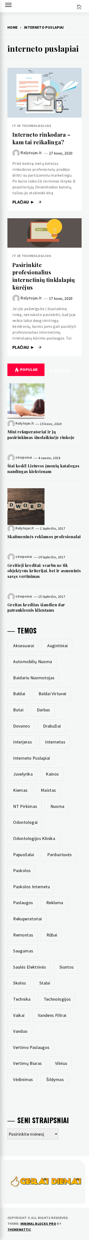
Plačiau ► (24, 202)
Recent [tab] (62, 371)
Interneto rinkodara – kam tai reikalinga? (41, 138)
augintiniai (57, 645)
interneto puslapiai (31, 758)
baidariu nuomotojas (33, 678)
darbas (43, 710)
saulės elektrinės (29, 967)
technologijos (57, 999)
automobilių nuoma (32, 661)
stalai (44, 983)
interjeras (22, 742)
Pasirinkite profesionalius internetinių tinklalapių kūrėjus (43, 276)
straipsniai (24, 457)
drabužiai (52, 726)
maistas (48, 790)
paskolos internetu (31, 886)
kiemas (20, 790)
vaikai (18, 1015)
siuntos (66, 967)
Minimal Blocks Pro (38, 1223)
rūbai (51, 935)
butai (18, 710)
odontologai (25, 822)
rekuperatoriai (27, 919)
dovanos (21, 726)
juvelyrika (23, 774)
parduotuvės (59, 854)
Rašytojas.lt (31, 152)
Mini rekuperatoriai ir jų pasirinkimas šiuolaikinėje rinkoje (40, 434)
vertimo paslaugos (31, 1047)
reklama (54, 902)
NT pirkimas (25, 806)
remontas (23, 935)
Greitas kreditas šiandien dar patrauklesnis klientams (36, 607)
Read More (44, 92)
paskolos (22, 870)
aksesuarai (23, 645)
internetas (55, 742)
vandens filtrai (52, 1015)
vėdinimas (23, 1079)
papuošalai (23, 854)
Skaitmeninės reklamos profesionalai (44, 536)
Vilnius (61, 1063)
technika (21, 999)
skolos (19, 983)
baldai (19, 693)
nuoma (57, 806)
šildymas (55, 1079)
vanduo (20, 1031)
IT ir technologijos (31, 125)
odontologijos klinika (34, 838)
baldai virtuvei (52, 693)
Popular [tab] (29, 369)
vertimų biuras (27, 1063)
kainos (52, 774)
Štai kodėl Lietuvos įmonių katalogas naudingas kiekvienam (43, 468)
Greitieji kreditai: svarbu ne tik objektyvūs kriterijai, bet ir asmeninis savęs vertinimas (44, 571)
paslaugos (23, 902)
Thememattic (19, 1229)
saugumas (23, 951)
